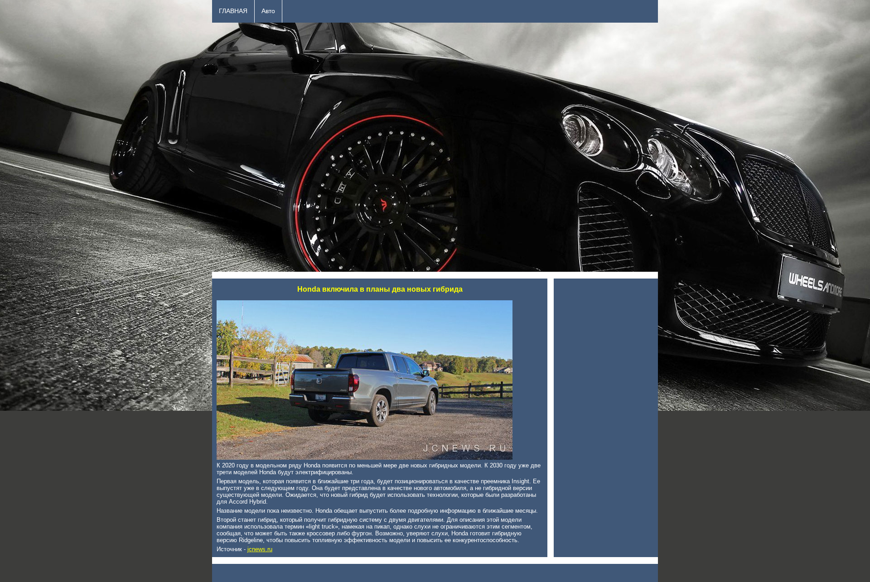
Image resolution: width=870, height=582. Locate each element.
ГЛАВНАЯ (233, 11)
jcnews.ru (259, 549)
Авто (268, 11)
